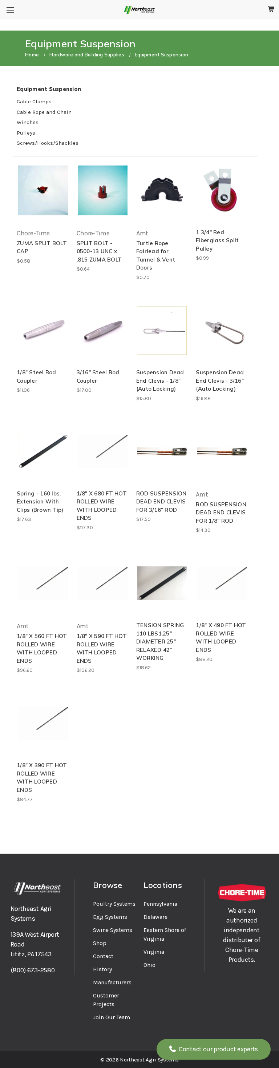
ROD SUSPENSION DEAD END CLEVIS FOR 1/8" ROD (221, 512)
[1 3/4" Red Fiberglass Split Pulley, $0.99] (222, 190)
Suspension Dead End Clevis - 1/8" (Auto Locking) (160, 380)
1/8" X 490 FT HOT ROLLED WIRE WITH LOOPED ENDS (221, 637)
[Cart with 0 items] (271, 9)
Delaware (155, 916)
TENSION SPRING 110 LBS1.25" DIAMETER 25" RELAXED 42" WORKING (160, 641)
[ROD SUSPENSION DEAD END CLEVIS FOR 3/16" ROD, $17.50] (162, 452)
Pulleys (26, 132)
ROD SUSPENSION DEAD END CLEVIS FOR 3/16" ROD (161, 501)
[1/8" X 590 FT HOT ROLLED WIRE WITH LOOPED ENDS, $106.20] (103, 583)
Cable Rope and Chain (44, 112)
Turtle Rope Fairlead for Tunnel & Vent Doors (155, 255)
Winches (28, 122)
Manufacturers (112, 982)
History (102, 969)
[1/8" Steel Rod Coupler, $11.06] (43, 330)
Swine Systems (112, 929)
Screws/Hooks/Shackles (47, 143)
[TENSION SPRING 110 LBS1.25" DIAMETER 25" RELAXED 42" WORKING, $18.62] (162, 583)
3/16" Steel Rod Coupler (98, 376)
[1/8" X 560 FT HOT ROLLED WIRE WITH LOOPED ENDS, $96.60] (43, 583)
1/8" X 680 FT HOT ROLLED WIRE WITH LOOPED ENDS (102, 506)
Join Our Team (111, 1017)
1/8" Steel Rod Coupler (36, 376)
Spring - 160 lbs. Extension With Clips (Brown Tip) (40, 501)
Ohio (149, 964)
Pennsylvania (160, 903)
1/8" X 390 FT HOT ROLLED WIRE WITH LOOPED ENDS (42, 777)
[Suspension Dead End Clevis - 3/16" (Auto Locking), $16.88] (222, 330)
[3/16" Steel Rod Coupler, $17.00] (103, 330)
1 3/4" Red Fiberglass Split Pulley (217, 240)
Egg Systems (110, 916)
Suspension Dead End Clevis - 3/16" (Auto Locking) (220, 380)
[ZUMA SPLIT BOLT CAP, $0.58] (43, 190)
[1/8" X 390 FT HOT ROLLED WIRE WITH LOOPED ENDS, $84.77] (43, 723)
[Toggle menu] (10, 10)
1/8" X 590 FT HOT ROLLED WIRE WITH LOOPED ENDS (102, 648)
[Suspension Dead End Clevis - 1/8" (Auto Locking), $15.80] (162, 330)
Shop (99, 943)
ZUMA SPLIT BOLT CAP (42, 247)
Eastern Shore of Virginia (164, 934)
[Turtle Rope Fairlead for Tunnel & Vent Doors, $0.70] (162, 190)
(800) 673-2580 (33, 970)
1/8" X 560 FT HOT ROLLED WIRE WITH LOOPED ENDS (42, 648)
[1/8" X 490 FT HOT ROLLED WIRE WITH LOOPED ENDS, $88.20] (222, 583)
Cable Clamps (34, 101)
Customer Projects (106, 1000)
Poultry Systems (114, 903)
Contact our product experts (217, 1049)
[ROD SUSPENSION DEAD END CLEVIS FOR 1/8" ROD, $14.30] (222, 452)
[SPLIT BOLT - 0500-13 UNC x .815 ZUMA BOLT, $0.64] (103, 190)
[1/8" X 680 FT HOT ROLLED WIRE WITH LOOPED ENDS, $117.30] (103, 452)
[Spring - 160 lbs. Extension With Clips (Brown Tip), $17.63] (43, 452)
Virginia (153, 951)
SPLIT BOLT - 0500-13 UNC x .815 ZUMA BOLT (99, 251)
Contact (103, 956)
